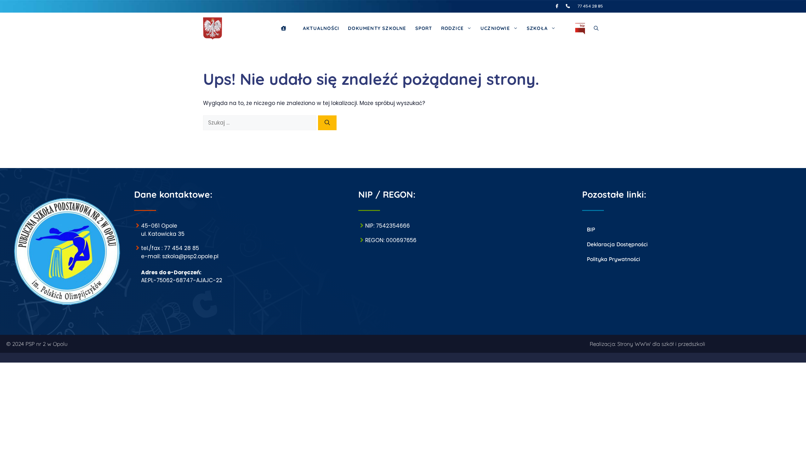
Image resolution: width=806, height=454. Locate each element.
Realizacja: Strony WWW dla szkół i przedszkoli (647, 343)
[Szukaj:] (260, 122)
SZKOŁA (537, 28)
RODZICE (452, 28)
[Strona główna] (287, 28)
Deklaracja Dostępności (617, 244)
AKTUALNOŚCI (321, 28)
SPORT (423, 28)
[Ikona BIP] (580, 28)
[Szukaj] (327, 123)
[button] (596, 28)
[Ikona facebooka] (560, 6)
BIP (591, 229)
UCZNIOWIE (495, 28)
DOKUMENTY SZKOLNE (377, 28)
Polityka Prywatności (613, 259)
